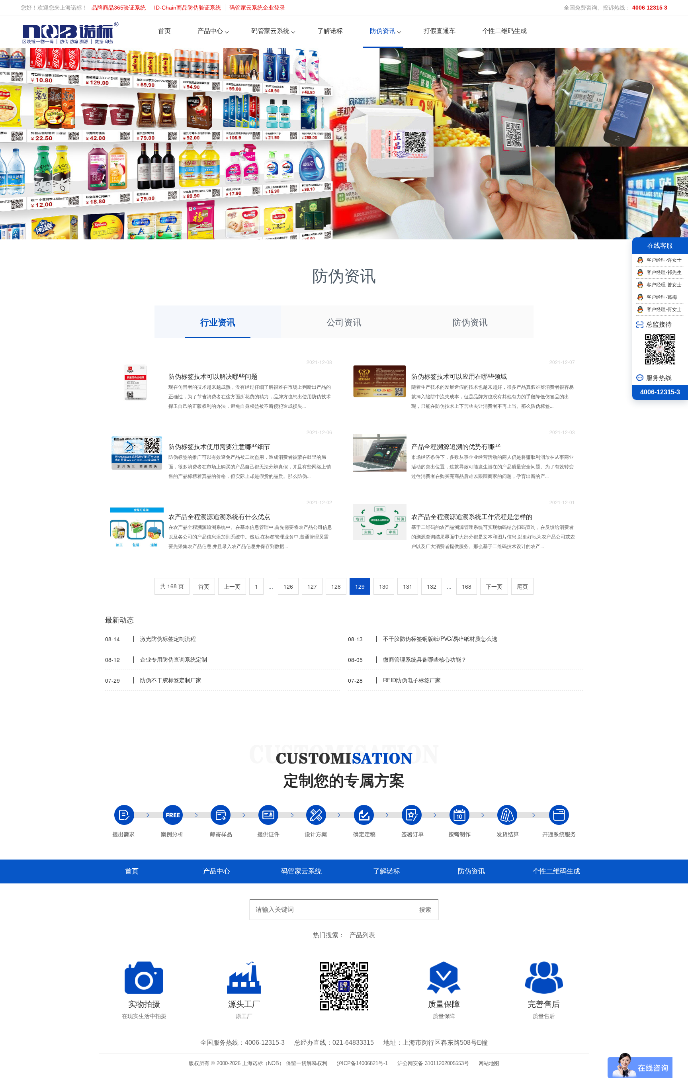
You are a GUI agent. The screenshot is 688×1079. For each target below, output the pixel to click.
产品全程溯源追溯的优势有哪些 (455, 446)
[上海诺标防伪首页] (70, 32)
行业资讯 (217, 321)
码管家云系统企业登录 (257, 7)
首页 (164, 30)
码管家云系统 (270, 30)
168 (466, 586)
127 (312, 586)
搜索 (425, 909)
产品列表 (362, 935)
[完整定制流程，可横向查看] (344, 821)
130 (384, 586)
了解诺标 (330, 30)
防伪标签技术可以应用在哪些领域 (459, 376)
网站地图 (489, 1063)
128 (336, 586)
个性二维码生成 (504, 30)
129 (360, 586)
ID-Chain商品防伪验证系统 (187, 7)
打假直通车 (439, 30)
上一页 (232, 586)
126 (288, 586)
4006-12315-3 (660, 392)
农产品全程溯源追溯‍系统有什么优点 (219, 516)
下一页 (494, 586)
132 (431, 586)
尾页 (522, 586)
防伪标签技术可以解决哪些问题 (213, 376)
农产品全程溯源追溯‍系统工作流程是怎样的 (471, 516)
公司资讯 (344, 321)
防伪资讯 (382, 30)
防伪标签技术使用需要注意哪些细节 (219, 446)
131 (407, 586)
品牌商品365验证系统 (119, 7)
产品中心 (210, 30)
